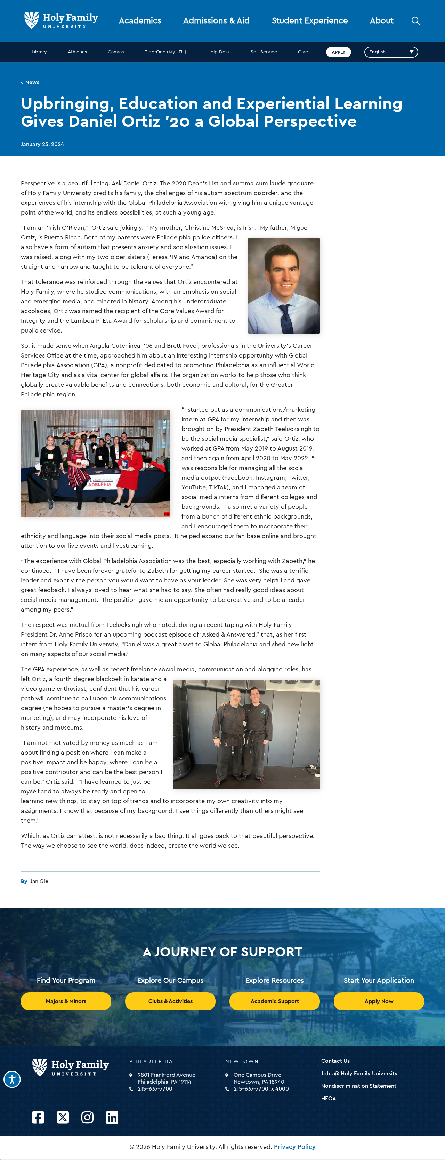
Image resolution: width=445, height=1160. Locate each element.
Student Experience (310, 21)
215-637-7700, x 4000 (261, 1089)
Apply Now (379, 1001)
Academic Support (275, 1001)
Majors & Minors (66, 1001)
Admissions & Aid (216, 21)
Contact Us (335, 1061)
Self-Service (264, 52)
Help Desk (218, 52)
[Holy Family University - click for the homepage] (78, 1068)
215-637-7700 (155, 1089)
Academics (140, 21)
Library (39, 52)
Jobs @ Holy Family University (359, 1073)
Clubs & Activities (170, 1001)
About (382, 21)
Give (303, 52)
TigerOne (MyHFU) (165, 52)
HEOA (328, 1098)
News (32, 82)
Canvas (116, 52)
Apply (339, 52)
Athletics (77, 52)
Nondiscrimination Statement (358, 1086)
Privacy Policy (295, 1147)
